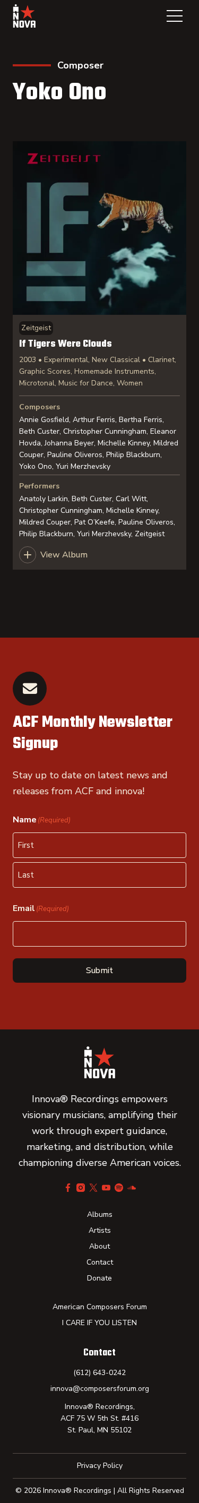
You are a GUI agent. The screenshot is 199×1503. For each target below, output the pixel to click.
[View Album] (99, 355)
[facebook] (68, 1187)
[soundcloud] (131, 1187)
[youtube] (106, 1187)
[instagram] (80, 1187)
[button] (174, 16)
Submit (99, 970)
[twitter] (93, 1187)
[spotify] (119, 1187)
